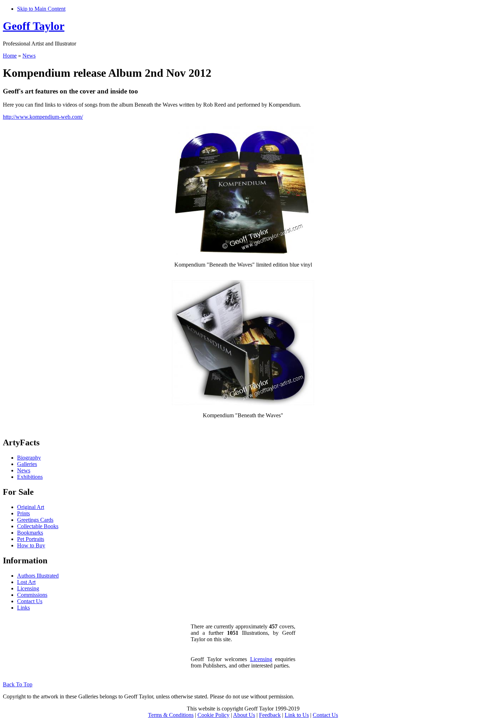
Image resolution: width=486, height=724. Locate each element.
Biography (29, 458)
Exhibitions (30, 477)
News (29, 56)
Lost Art (26, 582)
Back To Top (17, 684)
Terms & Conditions (171, 715)
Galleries (27, 464)
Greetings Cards (35, 520)
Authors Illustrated (38, 576)
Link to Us (297, 715)
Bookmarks (30, 533)
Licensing (28, 588)
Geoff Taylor (33, 26)
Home (10, 56)
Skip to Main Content (41, 9)
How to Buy (31, 545)
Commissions (32, 595)
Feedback (270, 715)
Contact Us (29, 601)
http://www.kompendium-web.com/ (43, 117)
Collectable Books (37, 526)
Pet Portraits (30, 539)
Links (23, 608)
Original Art (30, 507)
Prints (23, 513)
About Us (244, 715)
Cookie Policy (213, 715)
